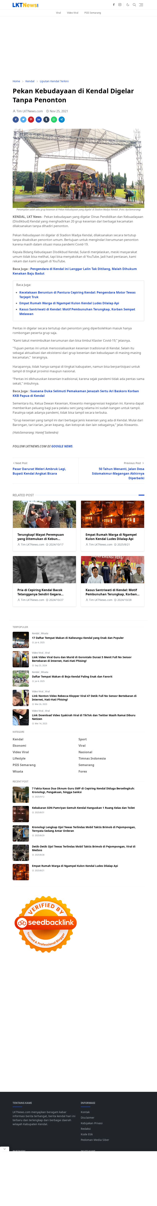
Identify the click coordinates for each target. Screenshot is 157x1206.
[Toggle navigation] (141, 5)
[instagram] (120, 4)
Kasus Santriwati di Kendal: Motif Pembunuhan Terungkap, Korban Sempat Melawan (111, 594)
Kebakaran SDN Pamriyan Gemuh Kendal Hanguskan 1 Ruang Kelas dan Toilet (83, 808)
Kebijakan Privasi (92, 1123)
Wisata (44, 633)
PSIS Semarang (92, 12)
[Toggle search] (134, 4)
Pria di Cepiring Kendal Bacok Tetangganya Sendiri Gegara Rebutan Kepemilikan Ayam (39, 594)
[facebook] (114, 4)
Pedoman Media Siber (95, 1140)
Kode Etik (87, 1134)
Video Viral (72, 12)
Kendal (36, 633)
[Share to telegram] (62, 119)
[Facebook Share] (16, 119)
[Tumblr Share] (46, 119)
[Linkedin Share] (39, 119)
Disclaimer (87, 1117)
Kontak (85, 1112)
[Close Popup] (4, 1149)
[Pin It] (31, 119)
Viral (58, 12)
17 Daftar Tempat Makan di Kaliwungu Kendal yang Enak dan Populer (78, 638)
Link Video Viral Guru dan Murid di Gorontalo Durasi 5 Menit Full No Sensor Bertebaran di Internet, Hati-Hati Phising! (82, 659)
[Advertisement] (78, 48)
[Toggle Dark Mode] (128, 5)
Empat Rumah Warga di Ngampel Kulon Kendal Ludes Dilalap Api (69, 303)
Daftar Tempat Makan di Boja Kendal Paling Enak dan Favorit (72, 676)
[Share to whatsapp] (54, 119)
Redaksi (86, 1129)
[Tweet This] (23, 119)
